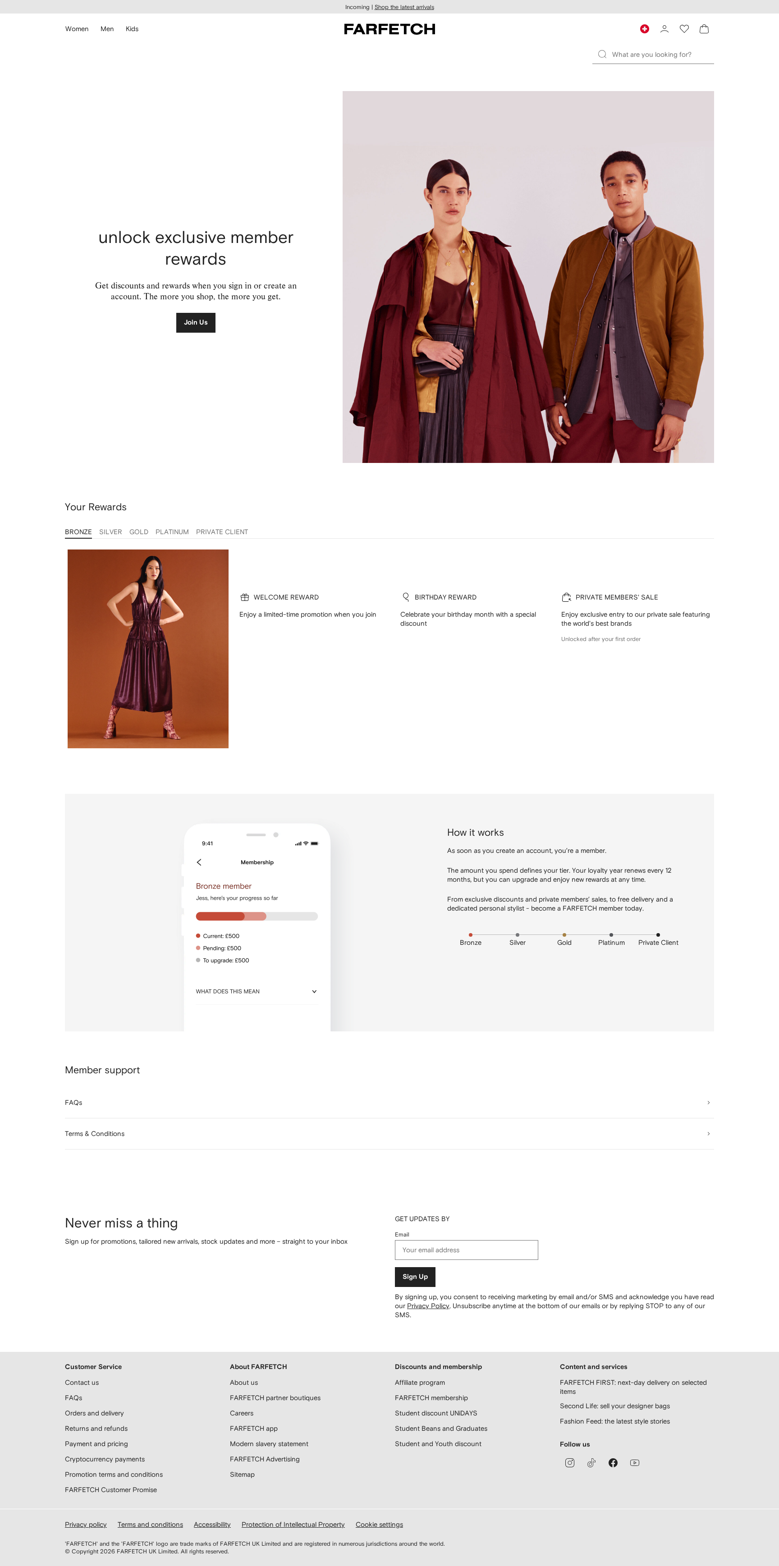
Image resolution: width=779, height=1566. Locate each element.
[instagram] (570, 1463)
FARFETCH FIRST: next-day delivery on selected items (633, 1387)
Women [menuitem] (77, 28)
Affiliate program (420, 1382)
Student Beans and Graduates (441, 1428)
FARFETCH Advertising (265, 1459)
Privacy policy (86, 1524)
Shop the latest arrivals (404, 7)
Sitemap (242, 1474)
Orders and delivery (94, 1413)
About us (244, 1382)
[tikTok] (591, 1463)
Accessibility (212, 1524)
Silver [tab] (110, 531)
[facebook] (613, 1463)
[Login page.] (664, 29)
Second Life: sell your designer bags (615, 1405)
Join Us (196, 322)
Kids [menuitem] (132, 28)
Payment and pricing (96, 1443)
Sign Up (415, 1276)
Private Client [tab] (222, 531)
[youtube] (635, 1463)
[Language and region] (645, 29)
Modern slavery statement (269, 1443)
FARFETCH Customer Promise (111, 1489)
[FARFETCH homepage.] (389, 29)
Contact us (82, 1382)
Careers (241, 1413)
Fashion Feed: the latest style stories (615, 1421)
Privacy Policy (428, 1305)
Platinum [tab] (172, 531)
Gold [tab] (138, 531)
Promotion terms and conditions (114, 1474)
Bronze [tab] (78, 531)
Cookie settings (379, 1524)
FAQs (73, 1397)
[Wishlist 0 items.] (684, 29)
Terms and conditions (150, 1524)
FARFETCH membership (431, 1397)
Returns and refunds (96, 1428)
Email (402, 1234)
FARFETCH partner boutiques (275, 1397)
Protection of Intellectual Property (293, 1524)
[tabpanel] (389, 655)
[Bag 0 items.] (704, 29)
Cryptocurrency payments (105, 1459)
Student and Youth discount (438, 1443)
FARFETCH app (254, 1428)
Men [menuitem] (107, 28)
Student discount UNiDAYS (436, 1413)
